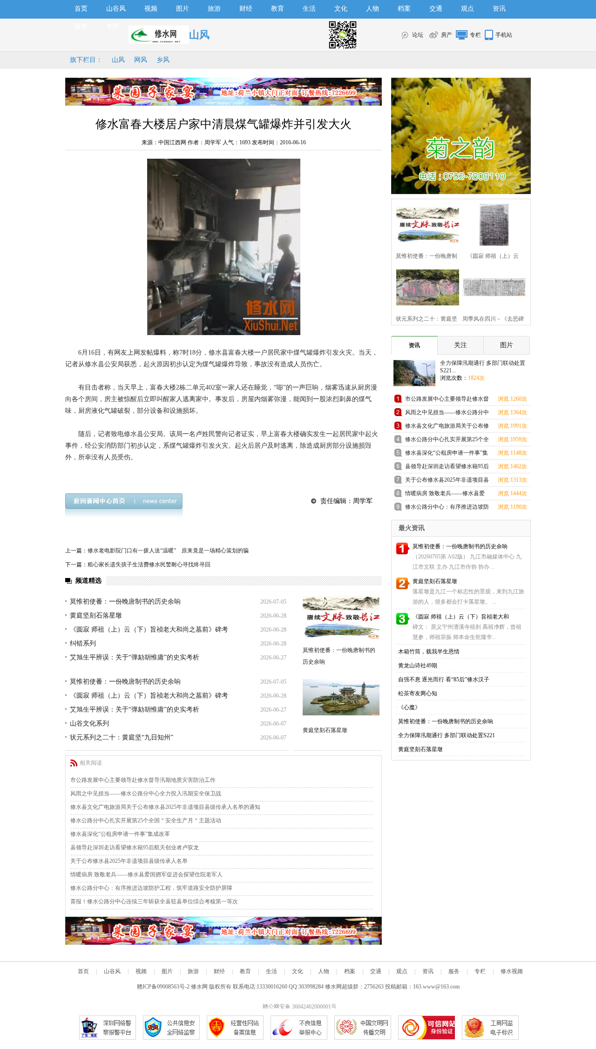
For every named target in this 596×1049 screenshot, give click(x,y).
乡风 (162, 59)
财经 (245, 8)
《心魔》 (409, 707)
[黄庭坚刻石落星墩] (341, 697)
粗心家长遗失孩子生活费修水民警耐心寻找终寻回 (149, 564)
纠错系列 (83, 643)
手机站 (503, 35)
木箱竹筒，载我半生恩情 (429, 651)
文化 (340, 8)
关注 (460, 345)
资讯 (499, 8)
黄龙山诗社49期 (417, 665)
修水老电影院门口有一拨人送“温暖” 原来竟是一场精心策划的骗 (168, 550)
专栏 (112, 26)
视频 (150, 8)
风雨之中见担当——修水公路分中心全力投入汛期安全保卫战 (145, 793)
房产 (446, 35)
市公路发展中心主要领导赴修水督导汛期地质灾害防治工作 (143, 780)
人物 (372, 8)
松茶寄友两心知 (417, 693)
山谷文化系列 (89, 723)
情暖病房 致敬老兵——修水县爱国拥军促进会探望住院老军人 (146, 874)
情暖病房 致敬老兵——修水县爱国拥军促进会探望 (445, 495)
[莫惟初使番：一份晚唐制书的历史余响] (341, 617)
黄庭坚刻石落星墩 (96, 615)
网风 (140, 59)
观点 (467, 8)
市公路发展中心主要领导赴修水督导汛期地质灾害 (447, 400)
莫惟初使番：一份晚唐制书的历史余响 (125, 601)
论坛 (417, 35)
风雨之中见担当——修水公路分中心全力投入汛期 (447, 414)
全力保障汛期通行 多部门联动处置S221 (446, 735)
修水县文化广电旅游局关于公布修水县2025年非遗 (447, 427)
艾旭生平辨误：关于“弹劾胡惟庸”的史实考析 (134, 657)
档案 (404, 8)
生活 (309, 8)
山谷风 (116, 8)
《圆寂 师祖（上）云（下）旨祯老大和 (461, 616)
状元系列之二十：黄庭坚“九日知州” (121, 737)
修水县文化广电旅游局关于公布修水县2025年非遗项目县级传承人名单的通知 (165, 807)
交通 (435, 8)
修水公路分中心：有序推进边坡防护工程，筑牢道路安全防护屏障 (151, 888)
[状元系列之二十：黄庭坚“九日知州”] (425, 286)
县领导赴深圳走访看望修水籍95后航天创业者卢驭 (447, 468)
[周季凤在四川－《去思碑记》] (491, 286)
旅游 (214, 8)
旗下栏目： (86, 59)
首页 (81, 8)
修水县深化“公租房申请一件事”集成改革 (120, 834)
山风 (118, 59)
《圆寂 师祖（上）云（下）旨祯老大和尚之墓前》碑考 (149, 629)
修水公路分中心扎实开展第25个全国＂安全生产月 (447, 441)
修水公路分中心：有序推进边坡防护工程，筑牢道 (447, 508)
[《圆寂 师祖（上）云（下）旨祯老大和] (491, 224)
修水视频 (512, 971)
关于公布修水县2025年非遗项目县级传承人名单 (129, 861)
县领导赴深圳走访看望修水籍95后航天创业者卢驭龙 (134, 847)
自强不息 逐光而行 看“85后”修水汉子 (443, 679)
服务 (81, 26)
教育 (277, 8)
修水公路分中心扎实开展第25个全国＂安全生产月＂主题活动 (145, 820)
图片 (182, 8)
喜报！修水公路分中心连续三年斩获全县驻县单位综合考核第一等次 (154, 901)
